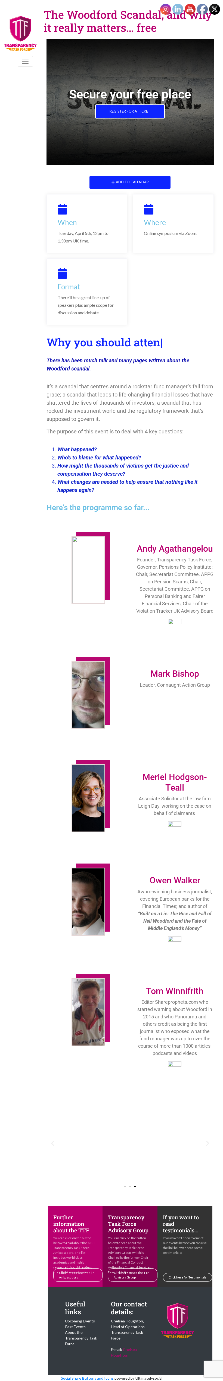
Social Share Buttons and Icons (87, 1378)
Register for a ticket (130, 111)
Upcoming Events (80, 1321)
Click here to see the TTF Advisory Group (131, 1275)
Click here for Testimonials (187, 1277)
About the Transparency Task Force (81, 1338)
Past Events (75, 1326)
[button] (52, 1143)
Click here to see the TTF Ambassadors (76, 1275)
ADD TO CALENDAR (132, 182)
